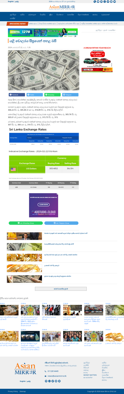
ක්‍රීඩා (51, 14)
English (11, 1)
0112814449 (53, 371)
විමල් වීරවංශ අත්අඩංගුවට (42, 23)
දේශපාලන (32, 14)
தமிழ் (17, 1)
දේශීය (22, 14)
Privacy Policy (13, 391)
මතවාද (86, 370)
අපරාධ (95, 14)
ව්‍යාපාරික (70, 14)
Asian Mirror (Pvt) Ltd (108, 391)
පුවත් (105, 30)
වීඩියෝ (86, 367)
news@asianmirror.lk (57, 376)
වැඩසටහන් (105, 14)
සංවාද (86, 372)
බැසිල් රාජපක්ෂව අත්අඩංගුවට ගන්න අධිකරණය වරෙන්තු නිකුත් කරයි (99, 23)
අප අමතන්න (88, 377)
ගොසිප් (12, 18)
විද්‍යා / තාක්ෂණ (83, 14)
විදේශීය (42, 14)
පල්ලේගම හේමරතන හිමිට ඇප (63, 23)
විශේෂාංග (59, 14)
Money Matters (90, 375)
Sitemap (23, 391)
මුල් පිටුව (13, 14)
